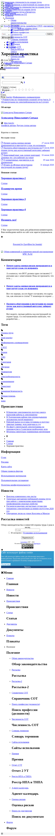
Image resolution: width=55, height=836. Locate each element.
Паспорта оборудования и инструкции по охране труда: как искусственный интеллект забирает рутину (29, 306)
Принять (27, 567)
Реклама (5, 462)
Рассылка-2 (16, 27)
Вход (3, 97)
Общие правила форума (12, 471)
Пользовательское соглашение (15, 480)
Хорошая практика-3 (13, 199)
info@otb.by (37, 543)
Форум (8, 64)
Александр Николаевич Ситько (19, 117)
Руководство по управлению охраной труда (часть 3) (27, 99)
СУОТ (4, 347)
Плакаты (9, 15)
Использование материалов (13, 476)
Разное (4, 352)
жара (3, 401)
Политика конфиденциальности (15, 485)
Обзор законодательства (18, 21)
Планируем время (11, 188)
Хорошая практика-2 (13, 178)
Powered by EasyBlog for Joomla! (27, 244)
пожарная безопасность (11, 391)
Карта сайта (6, 466)
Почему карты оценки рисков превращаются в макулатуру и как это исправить (29, 266)
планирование (7, 381)
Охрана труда (7, 333)
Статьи (8, 10)
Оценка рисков (17, 56)
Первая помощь (8, 396)
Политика (6, 564)
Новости (9, 6)
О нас (3, 457)
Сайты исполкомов (19, 42)
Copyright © (24, 542)
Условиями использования (35, 533)
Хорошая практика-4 (13, 209)
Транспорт (6, 386)
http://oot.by (9, 123)
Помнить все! (9, 219)
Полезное (9, 18)
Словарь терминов (19, 39)
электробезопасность (10, 376)
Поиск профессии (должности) (26, 704)
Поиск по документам (16, 60)
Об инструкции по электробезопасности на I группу (25, 102)
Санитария (6, 362)
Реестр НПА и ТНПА (22, 776)
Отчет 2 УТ (16, 47)
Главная (9, 3)
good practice (6, 338)
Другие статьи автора (26, 125)
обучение (5, 367)
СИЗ (3, 357)
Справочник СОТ (20, 693)
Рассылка (15, 25)
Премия (15, 753)
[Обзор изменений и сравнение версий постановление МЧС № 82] (27, 254)
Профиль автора (8, 125)
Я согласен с (29, 533)
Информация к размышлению (14, 342)
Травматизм (6, 372)
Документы (10, 13)
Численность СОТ (19, 37)
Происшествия (12, 8)
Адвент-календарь (19, 54)
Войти (5, 88)
